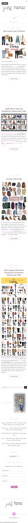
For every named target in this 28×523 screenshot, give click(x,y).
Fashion (17, 28)
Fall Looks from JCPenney (14, 31)
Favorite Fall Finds (14, 179)
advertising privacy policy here (10, 522)
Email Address (6, 470)
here (7, 234)
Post (20, 105)
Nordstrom (5, 133)
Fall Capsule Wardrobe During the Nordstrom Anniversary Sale (14, 272)
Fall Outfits (11, 28)
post (22, 140)
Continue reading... (14, 78)
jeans (9, 229)
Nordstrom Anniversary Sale (8, 358)
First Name (5, 475)
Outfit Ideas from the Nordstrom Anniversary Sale (14, 110)
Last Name (5, 481)
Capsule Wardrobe (12, 265)
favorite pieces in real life (10, 141)
